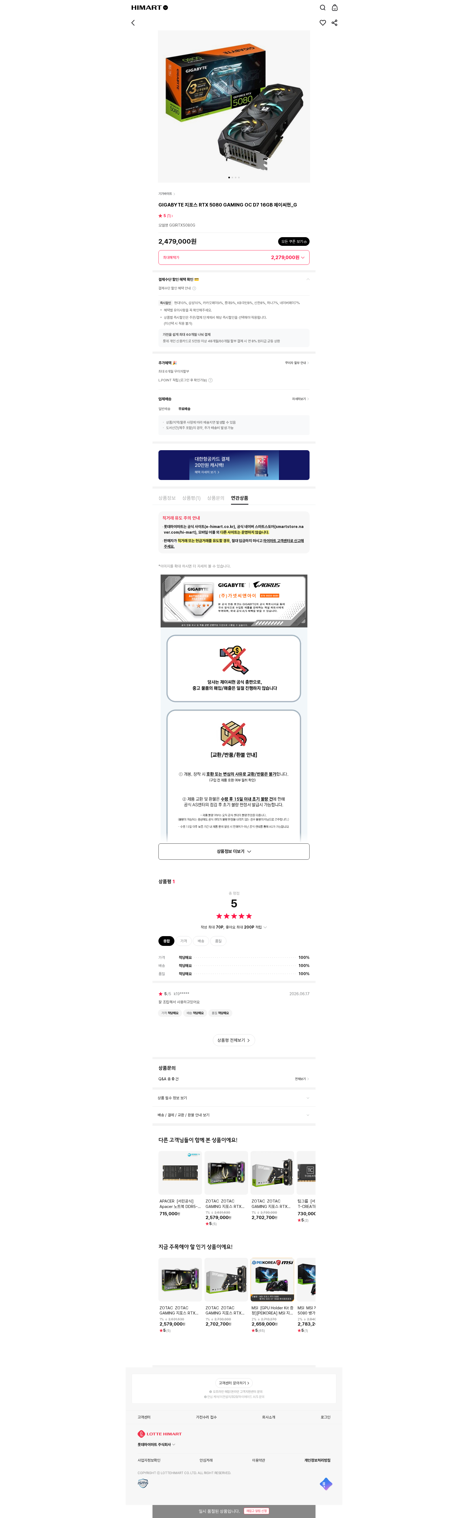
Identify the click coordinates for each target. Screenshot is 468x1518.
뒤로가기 (133, 23)
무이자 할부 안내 (295, 363)
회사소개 (268, 1417)
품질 (218, 941)
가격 (183, 941)
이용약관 (258, 1460)
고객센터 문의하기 (232, 1383)
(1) (167, 216)
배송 (201, 941)
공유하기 (335, 23)
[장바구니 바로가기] (335, 7)
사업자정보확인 (149, 1460)
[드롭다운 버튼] (165, 7)
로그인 (325, 1417)
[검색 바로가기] (323, 7)
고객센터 (144, 1417)
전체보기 (300, 1079)
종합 (166, 941)
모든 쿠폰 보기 (292, 241)
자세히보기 (210, 380)
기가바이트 (165, 194)
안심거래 (206, 1460)
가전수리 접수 (206, 1417)
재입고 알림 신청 (256, 1511)
